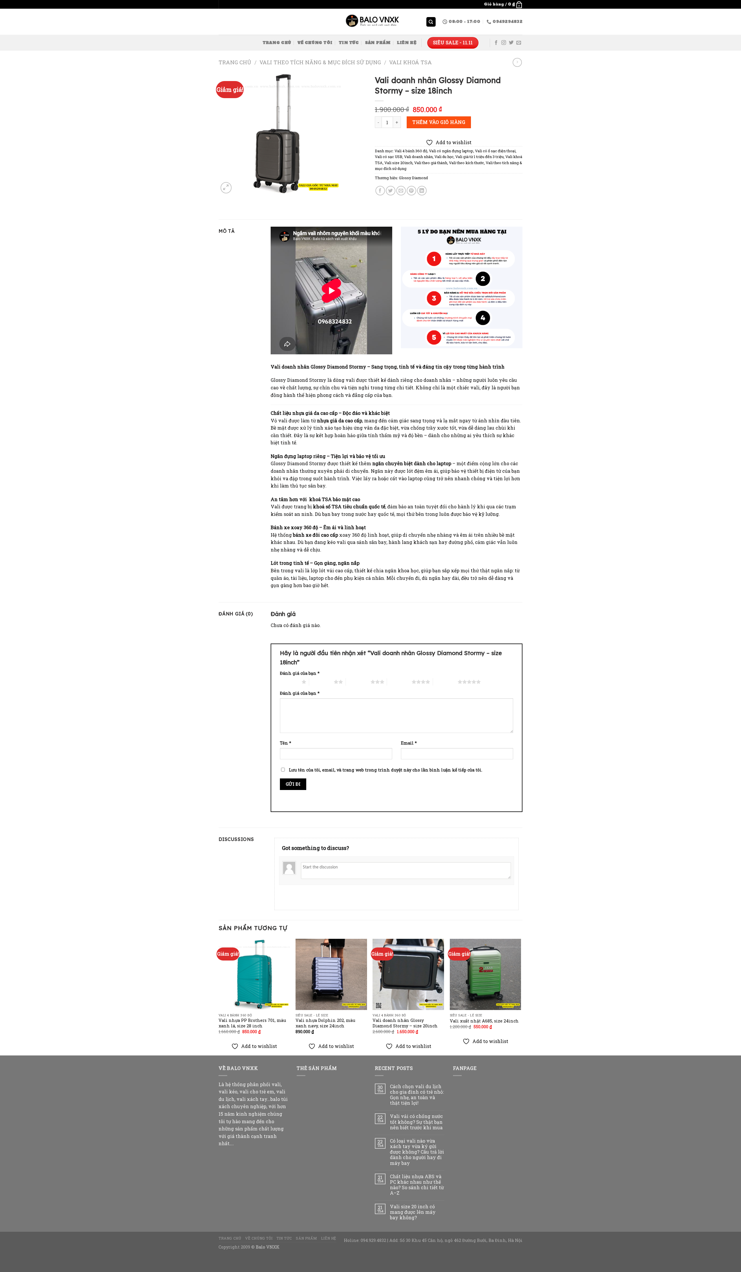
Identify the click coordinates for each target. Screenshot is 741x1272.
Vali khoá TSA (410, 62)
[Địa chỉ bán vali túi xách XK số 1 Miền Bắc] (370, 22)
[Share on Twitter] (390, 190)
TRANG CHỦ (277, 42)
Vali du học (444, 156)
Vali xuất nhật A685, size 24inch (484, 1021)
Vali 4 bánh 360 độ (411, 151)
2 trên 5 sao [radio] (321, 681)
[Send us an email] (518, 42)
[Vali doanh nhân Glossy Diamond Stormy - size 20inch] (408, 974)
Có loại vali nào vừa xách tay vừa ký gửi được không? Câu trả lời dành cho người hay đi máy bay (417, 1152)
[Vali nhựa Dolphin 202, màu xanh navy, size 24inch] (331, 974)
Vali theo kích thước (466, 162)
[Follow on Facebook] (496, 42)
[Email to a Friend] (401, 190)
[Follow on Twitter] (511, 42)
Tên (285, 743)
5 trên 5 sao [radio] (445, 681)
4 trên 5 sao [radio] (399, 681)
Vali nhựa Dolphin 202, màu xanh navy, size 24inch (325, 1023)
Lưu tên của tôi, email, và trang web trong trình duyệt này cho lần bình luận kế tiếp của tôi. (385, 770)
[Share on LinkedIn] (422, 190)
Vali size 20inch (398, 162)
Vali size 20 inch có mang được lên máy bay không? (413, 1212)
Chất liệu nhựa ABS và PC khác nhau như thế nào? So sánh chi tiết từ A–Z (417, 1185)
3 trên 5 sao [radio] (358, 681)
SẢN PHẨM (377, 42)
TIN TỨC (349, 42)
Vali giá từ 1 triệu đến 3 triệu (479, 156)
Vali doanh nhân (418, 156)
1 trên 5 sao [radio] (289, 681)
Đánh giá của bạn (300, 673)
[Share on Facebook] (380, 190)
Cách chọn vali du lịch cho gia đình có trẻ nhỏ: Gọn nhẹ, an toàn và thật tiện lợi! (417, 1095)
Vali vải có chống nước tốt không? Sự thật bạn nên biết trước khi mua (416, 1121)
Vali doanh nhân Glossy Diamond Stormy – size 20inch (405, 1023)
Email (409, 743)
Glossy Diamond (413, 177)
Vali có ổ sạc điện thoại (495, 151)
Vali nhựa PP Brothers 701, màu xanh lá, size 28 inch (252, 1023)
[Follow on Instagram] (503, 42)
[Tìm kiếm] (431, 22)
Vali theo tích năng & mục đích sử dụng (320, 62)
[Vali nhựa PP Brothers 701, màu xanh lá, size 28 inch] (254, 974)
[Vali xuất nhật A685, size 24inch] (485, 974)
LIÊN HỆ (406, 42)
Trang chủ (235, 62)
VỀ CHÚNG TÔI (314, 42)
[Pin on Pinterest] (411, 190)
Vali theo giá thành (430, 162)
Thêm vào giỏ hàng (438, 122)
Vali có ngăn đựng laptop (451, 151)
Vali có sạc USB (388, 156)
